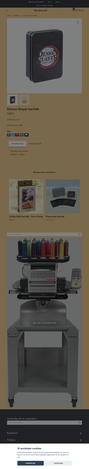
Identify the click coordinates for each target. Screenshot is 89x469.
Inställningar (58, 463)
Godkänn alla (30, 463)
